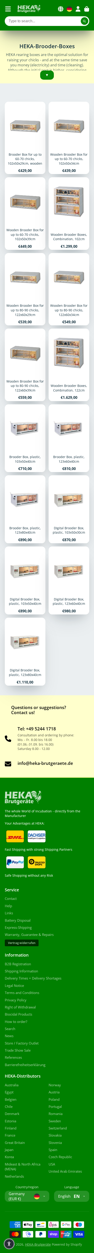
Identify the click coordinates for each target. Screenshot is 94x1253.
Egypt (9, 1092)
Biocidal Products (18, 1014)
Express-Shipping (18, 927)
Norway (55, 1085)
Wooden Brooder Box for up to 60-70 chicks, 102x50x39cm (25, 213)
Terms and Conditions (22, 992)
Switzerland (58, 1128)
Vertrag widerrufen (21, 943)
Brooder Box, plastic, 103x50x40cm (25, 438)
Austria (54, 1092)
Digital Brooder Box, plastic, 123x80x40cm (25, 652)
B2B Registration (18, 964)
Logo (29, 9)
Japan (9, 1149)
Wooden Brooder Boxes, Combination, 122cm (69, 365)
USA (52, 1164)
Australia (11, 1085)
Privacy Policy (15, 1000)
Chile (9, 1106)
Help (8, 906)
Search (10, 1028)
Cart (86, 9)
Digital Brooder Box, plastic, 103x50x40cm (25, 580)
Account (78, 9)
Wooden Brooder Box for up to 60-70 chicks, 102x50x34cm (69, 138)
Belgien (10, 1099)
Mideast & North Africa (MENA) (22, 1167)
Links (9, 913)
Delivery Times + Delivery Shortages (33, 978)
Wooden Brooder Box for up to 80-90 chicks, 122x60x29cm (25, 289)
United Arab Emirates (65, 1171)
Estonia (10, 1121)
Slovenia (55, 1142)
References (13, 1057)
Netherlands (14, 1176)
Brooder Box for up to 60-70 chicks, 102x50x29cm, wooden (25, 138)
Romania (56, 1113)
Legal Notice (14, 985)
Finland (10, 1128)
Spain (53, 1149)
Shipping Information (21, 971)
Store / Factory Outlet (22, 1043)
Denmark (12, 1113)
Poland (54, 1099)
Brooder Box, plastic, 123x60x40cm (69, 438)
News (9, 1035)
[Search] (85, 21)
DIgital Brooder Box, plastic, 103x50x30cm (69, 509)
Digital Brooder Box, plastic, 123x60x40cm (69, 580)
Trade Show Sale (18, 1050)
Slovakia (55, 1135)
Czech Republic (60, 1156)
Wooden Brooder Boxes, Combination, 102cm (69, 213)
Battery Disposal (18, 920)
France (10, 1135)
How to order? (16, 1021)
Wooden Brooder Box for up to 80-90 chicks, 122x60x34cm (69, 289)
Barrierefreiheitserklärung (25, 1064)
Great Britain (15, 1142)
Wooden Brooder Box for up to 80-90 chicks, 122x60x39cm (25, 365)
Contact (11, 898)
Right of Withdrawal (20, 1007)
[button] (9, 1243)
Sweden (55, 1121)
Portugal (55, 1106)
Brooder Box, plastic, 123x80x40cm (25, 509)
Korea (9, 1156)
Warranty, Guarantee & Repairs (29, 934)
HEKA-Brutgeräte (38, 1244)
